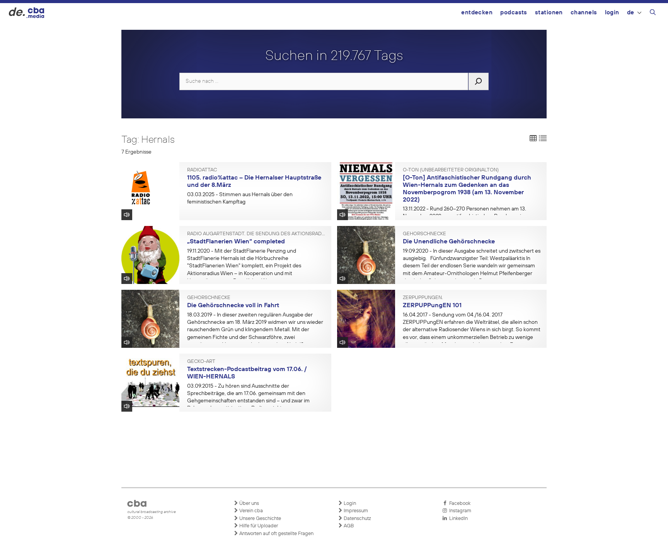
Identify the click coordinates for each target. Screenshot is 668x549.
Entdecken (476, 12)
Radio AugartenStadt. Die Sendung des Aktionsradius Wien (256, 234)
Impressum (355, 510)
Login (612, 12)
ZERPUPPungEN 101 (432, 306)
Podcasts (513, 12)
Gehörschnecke (424, 234)
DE (630, 12)
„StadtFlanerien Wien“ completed (236, 242)
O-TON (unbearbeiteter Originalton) (451, 170)
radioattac (202, 170)
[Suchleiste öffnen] (652, 13)
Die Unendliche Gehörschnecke (449, 242)
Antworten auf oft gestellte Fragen (276, 533)
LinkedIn (457, 518)
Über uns (248, 503)
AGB (348, 525)
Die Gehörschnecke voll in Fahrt (233, 306)
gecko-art (201, 361)
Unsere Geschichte (259, 518)
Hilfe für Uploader (258, 525)
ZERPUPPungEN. (423, 298)
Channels (584, 12)
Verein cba (250, 510)
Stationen (549, 12)
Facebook (458, 503)
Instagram (459, 510)
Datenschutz (357, 518)
